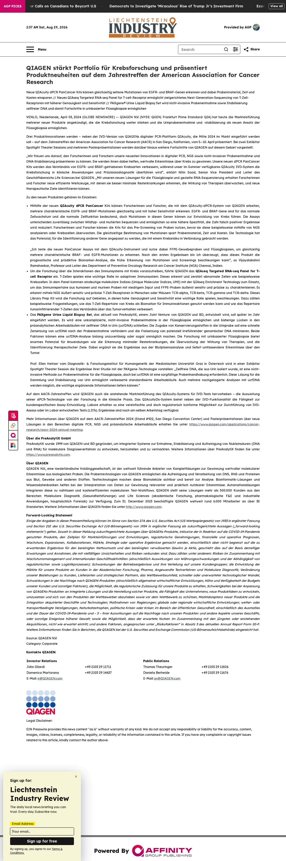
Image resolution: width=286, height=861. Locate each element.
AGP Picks (12, 6)
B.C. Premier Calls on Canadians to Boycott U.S (54, 6)
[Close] (76, 776)
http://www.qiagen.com (143, 507)
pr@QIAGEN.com (167, 678)
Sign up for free (42, 841)
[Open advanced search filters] (235, 49)
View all (276, 6)
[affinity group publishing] (13, 435)
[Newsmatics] (13, 445)
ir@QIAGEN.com (50, 678)
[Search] (226, 49)
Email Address (22, 824)
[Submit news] (13, 416)
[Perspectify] (13, 425)
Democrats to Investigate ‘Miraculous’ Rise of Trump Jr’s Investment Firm (176, 6)
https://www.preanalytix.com (48, 455)
